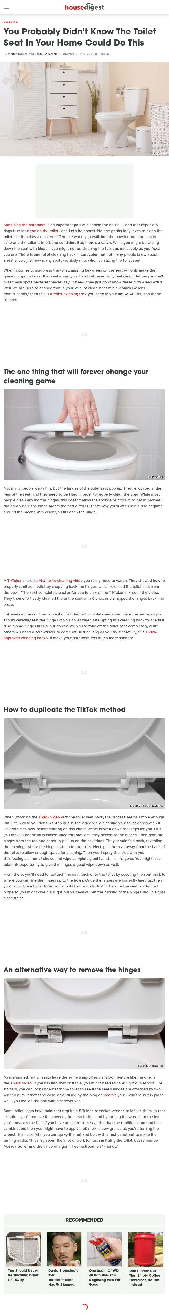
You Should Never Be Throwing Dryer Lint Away (23, 1275)
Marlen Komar (17, 54)
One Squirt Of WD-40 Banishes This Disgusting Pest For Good (104, 1277)
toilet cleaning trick (70, 294)
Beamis (110, 1095)
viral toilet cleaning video (61, 580)
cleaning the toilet (42, 231)
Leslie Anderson (46, 54)
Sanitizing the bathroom (25, 225)
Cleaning (11, 22)
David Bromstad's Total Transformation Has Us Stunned (63, 1277)
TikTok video (49, 817)
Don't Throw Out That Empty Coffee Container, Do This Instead (144, 1278)
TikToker (14, 580)
